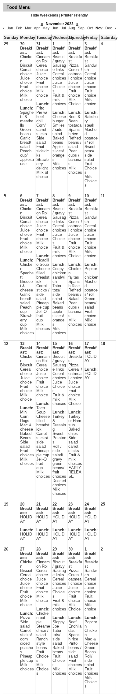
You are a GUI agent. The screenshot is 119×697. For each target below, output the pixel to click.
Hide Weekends (44, 15)
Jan (10, 28)
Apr (37, 28)
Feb (19, 28)
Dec (108, 28)
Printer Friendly (74, 15)
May (45, 28)
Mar (28, 28)
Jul (63, 28)
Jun (55, 28)
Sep (81, 28)
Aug (71, 28)
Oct (90, 28)
